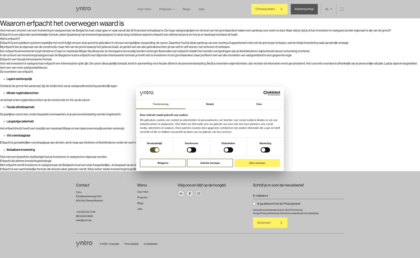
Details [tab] (210, 104)
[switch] (191, 149)
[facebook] (189, 193)
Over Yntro (144, 9)
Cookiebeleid (150, 243)
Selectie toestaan (210, 163)
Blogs (186, 9)
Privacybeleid (131, 243)
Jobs (201, 9)
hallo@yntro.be (84, 220)
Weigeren (163, 163)
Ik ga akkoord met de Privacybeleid (279, 203)
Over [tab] (259, 104)
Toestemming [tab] (160, 104)
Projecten (165, 9)
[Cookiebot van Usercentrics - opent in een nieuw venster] (266, 93)
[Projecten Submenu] (173, 9)
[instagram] (198, 193)
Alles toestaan (257, 163)
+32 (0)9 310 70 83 (85, 211)
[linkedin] (181, 193)
